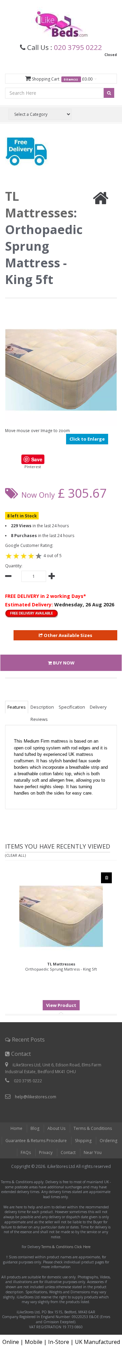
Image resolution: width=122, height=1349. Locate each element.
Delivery (98, 707)
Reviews (39, 719)
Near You (93, 1152)
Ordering (108, 1140)
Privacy (46, 1152)
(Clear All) (15, 855)
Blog (34, 1128)
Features (16, 707)
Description (42, 707)
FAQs (26, 1152)
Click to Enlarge (87, 439)
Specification (72, 707)
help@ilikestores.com (35, 1097)
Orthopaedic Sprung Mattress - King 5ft (61, 966)
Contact (68, 1152)
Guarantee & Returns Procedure (36, 1140)
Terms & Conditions (93, 1128)
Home (16, 1128)
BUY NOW (63, 663)
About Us (56, 1128)
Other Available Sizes (67, 635)
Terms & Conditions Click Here (65, 1246)
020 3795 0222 (78, 47)
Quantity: (13, 566)
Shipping (83, 1140)
